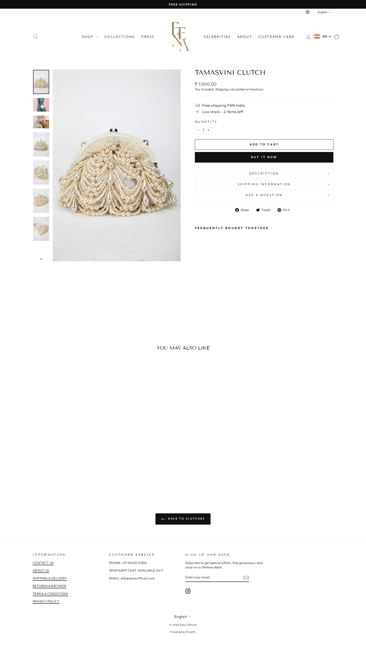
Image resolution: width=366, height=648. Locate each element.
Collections (119, 37)
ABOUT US (41, 570)
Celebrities (217, 37)
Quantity (206, 122)
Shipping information (264, 184)
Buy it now (264, 157)
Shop (88, 37)
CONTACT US (43, 563)
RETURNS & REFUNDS (49, 586)
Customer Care (277, 37)
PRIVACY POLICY (46, 601)
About (244, 37)
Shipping (221, 89)
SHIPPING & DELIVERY (50, 578)
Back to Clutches (186, 518)
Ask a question (264, 195)
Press (148, 37)
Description (264, 173)
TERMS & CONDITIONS (50, 594)
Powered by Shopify (182, 631)
